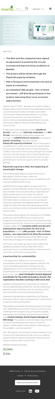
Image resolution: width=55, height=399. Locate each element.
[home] (7, 8)
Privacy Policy (33, 376)
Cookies (20, 376)
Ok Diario (8, 349)
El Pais (6, 353)
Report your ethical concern (27, 383)
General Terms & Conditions (34, 371)
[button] (39, 8)
